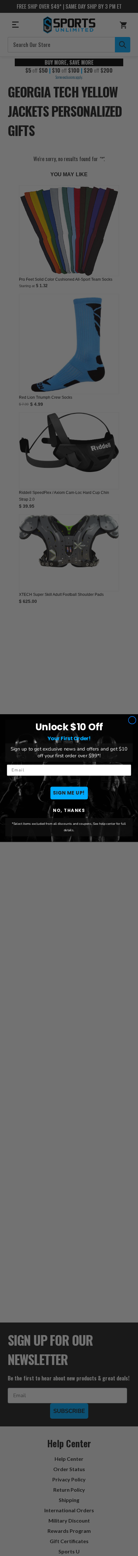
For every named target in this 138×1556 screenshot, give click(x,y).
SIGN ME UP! (69, 792)
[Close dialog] (132, 720)
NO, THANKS (69, 810)
